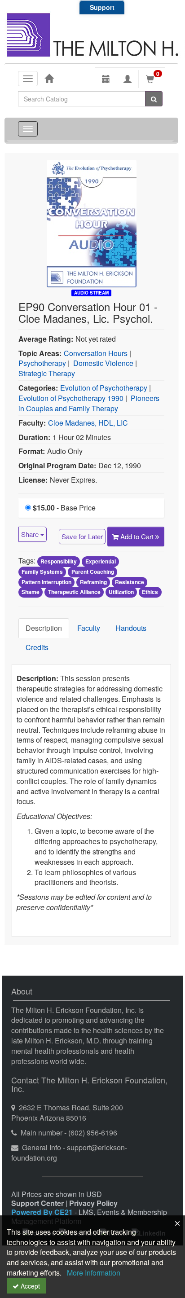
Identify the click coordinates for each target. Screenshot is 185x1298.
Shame (31, 592)
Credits (37, 647)
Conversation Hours (96, 353)
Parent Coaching (92, 572)
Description (44, 628)
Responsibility (58, 561)
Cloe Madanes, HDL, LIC (88, 423)
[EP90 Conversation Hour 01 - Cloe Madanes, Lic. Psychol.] (92, 222)
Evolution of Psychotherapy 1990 (70, 398)
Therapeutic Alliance (74, 592)
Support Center (37, 1203)
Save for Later (82, 536)
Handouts (130, 628)
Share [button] (30, 534)
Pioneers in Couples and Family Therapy (88, 403)
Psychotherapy (42, 363)
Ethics (150, 592)
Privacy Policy (93, 1203)
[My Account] (127, 79)
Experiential (100, 561)
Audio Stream (91, 293)
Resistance (129, 582)
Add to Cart (137, 536)
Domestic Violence (103, 363)
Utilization (121, 592)
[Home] (49, 78)
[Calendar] (106, 79)
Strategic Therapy (46, 373)
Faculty (88, 628)
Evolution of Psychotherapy (103, 388)
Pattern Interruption (46, 582)
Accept (29, 1285)
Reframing (93, 582)
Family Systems (42, 572)
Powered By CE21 (43, 1212)
